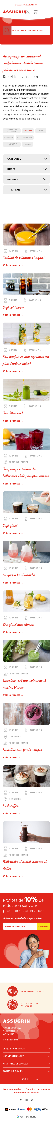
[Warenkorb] (35, 12)
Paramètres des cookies (26, 1092)
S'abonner (43, 926)
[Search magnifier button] (7, 30)
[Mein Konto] (27, 12)
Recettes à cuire (12, 144)
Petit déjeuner (24, 137)
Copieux (41, 131)
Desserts (8, 137)
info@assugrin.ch (10, 1039)
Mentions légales (12, 1089)
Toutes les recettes (12, 131)
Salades (28, 144)
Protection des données (37, 1089)
